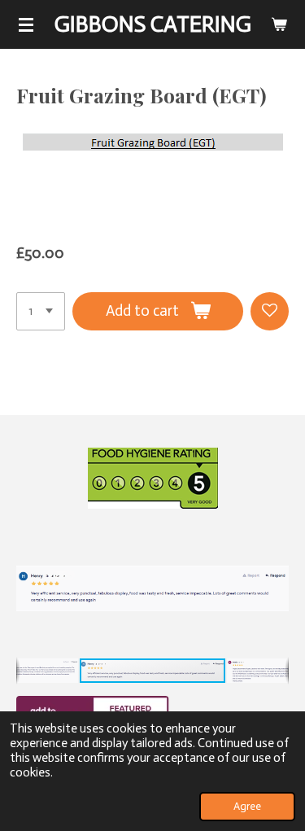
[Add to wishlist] (270, 311)
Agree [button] (247, 806)
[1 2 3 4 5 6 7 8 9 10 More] (40, 311)
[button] (274, 535)
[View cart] (279, 24)
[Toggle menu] (26, 24)
